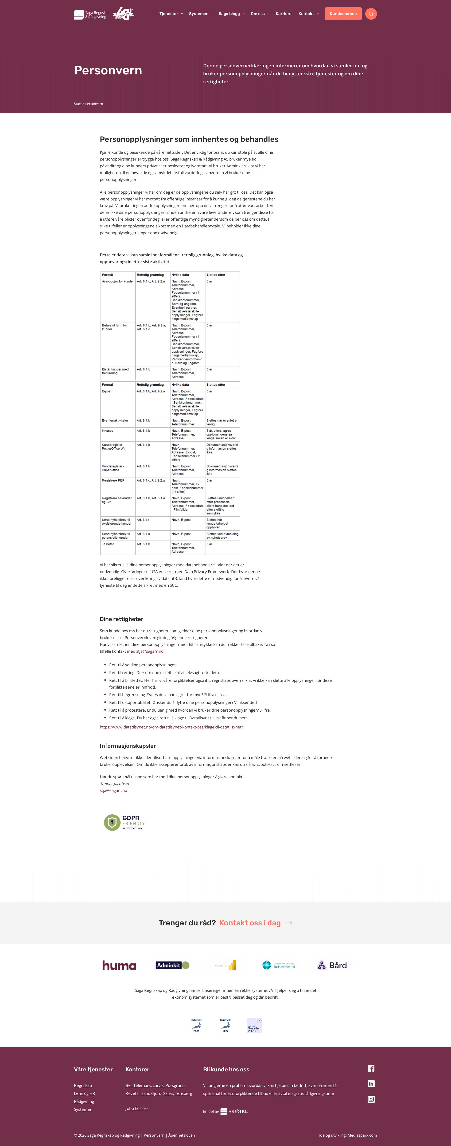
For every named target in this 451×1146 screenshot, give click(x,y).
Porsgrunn (175, 1085)
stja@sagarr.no (113, 790)
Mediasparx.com (362, 1135)
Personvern (154, 1135)
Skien (168, 1093)
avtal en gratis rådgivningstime (306, 1093)
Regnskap (83, 1085)
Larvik (158, 1085)
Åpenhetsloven (181, 1135)
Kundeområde (343, 13)
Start (78, 103)
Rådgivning (84, 1101)
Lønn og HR (84, 1093)
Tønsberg (183, 1093)
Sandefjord (151, 1093)
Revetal (133, 1093)
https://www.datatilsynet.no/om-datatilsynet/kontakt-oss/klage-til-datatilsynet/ (171, 727)
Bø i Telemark (138, 1085)
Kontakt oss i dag (250, 922)
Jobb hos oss (137, 1108)
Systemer (83, 1109)
